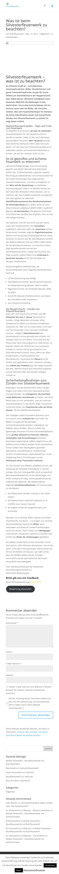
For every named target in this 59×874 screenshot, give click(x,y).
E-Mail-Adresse (13, 663)
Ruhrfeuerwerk (17, 34)
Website (9, 675)
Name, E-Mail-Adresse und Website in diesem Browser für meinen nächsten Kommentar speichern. (28, 690)
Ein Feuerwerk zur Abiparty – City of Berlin (25, 835)
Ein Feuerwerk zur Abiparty (18, 828)
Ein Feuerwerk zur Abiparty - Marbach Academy (28, 810)
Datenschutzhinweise (34, 870)
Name (9, 652)
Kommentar (12, 623)
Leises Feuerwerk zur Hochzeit (20, 772)
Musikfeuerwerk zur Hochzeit (19, 776)
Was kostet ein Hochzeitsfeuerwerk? (22, 768)
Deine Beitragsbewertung (17, 582)
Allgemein (44, 34)
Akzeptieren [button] (50, 865)
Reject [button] (18, 870)
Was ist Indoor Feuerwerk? (18, 780)
